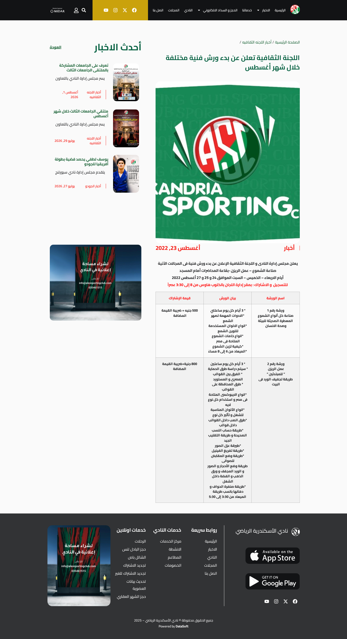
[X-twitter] (125, 10)
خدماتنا (247, 10)
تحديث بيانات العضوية (136, 585)
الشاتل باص (137, 557)
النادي (188, 10)
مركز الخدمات (170, 541)
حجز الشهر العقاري (131, 596)
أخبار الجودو (93, 186)
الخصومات (173, 565)
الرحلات (140, 541)
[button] (84, 10)
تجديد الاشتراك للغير (130, 573)
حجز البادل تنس (134, 549)
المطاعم (174, 557)
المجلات (173, 10)
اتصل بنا (158, 10)
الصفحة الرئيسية (287, 42)
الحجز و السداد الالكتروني (220, 10)
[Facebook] (134, 10)
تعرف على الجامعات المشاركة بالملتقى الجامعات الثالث (83, 68)
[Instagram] (115, 10)
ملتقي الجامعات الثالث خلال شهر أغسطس (81, 113)
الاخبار (266, 10)
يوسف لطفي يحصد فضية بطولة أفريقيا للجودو (81, 161)
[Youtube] (106, 10)
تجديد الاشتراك (134, 565)
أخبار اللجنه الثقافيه (256, 42)
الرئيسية (280, 10)
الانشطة (175, 549)
